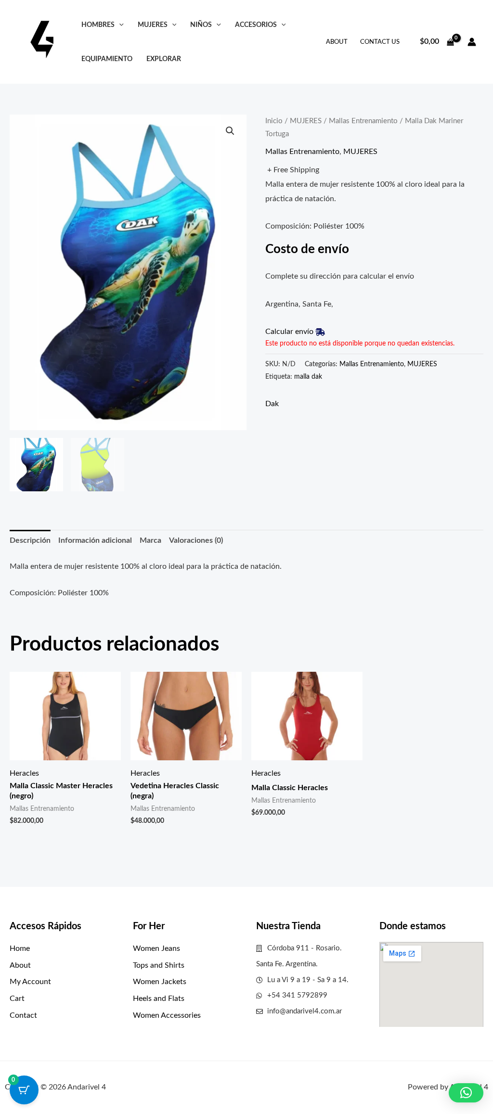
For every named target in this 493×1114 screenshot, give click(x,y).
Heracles (24, 773)
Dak (272, 404)
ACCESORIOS (256, 24)
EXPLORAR (163, 59)
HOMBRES (98, 24)
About (337, 42)
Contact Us (380, 42)
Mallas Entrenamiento (363, 121)
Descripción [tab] (30, 540)
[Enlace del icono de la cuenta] (471, 42)
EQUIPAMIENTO (106, 59)
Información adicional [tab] (95, 540)
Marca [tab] (150, 540)
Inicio (274, 121)
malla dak (308, 376)
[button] (119, 24)
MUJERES (153, 24)
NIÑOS (201, 24)
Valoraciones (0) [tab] (196, 540)
